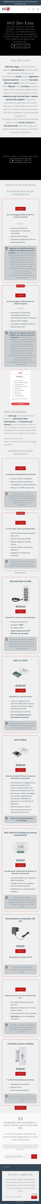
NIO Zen (6, 1167)
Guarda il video (22, 46)
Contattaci (21, 1108)
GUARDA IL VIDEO (22, 160)
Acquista (20, 209)
